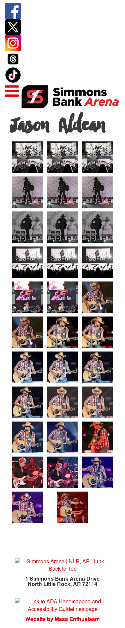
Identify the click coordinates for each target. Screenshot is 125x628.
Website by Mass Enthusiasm (62, 619)
